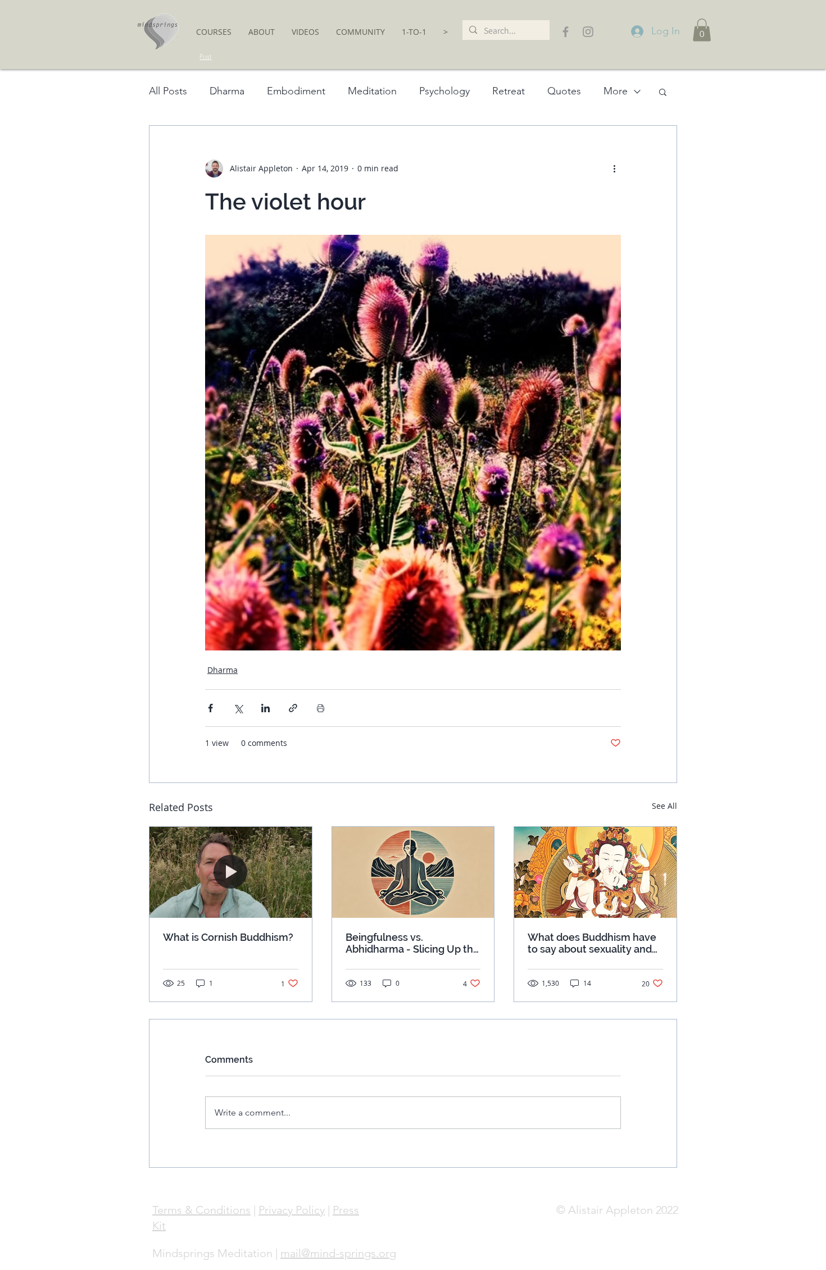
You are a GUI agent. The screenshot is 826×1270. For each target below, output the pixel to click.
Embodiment (296, 91)
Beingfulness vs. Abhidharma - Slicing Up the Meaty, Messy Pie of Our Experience (412, 943)
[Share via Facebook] (210, 708)
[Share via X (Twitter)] (238, 708)
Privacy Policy (291, 1210)
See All (664, 805)
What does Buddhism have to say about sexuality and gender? (592, 943)
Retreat (508, 91)
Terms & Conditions (201, 1210)
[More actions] (614, 168)
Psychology (444, 91)
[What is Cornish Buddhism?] (230, 872)
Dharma (227, 91)
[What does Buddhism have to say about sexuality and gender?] (595, 872)
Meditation (372, 91)
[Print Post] (320, 708)
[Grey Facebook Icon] (566, 32)
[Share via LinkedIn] (265, 708)
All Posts (168, 91)
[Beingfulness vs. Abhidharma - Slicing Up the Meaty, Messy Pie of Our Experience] (413, 872)
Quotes (564, 91)
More (615, 91)
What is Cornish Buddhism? (228, 937)
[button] (214, 32)
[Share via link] (293, 708)
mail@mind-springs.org (338, 1253)
